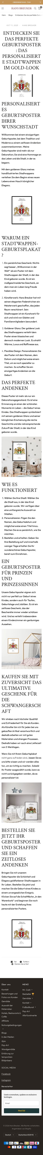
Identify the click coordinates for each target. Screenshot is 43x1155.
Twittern (26, 962)
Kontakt (5, 989)
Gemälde (6, 1001)
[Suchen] (35, 8)
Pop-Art (5, 1045)
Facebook (6, 1074)
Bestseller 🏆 (28, 994)
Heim (4, 15)
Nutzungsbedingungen (12, 1025)
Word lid (21, 1111)
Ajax (4, 1041)
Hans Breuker (21, 8)
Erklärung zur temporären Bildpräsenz (8, 1057)
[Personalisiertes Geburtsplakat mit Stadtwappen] (22, 802)
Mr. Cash (26, 990)
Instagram (6, 1080)
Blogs (10, 15)
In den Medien (8, 1037)
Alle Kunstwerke (29, 1015)
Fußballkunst (28, 1007)
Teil (15, 962)
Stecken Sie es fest (21, 964)
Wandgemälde (8, 1049)
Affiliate (5, 1020)
